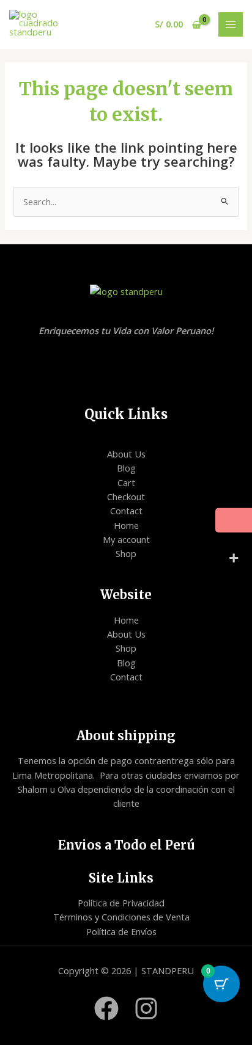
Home (126, 525)
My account (126, 539)
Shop (126, 553)
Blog (126, 468)
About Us (126, 454)
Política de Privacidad (121, 903)
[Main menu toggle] (230, 24)
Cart (126, 482)
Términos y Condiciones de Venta (121, 917)
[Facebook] (106, 1008)
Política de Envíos (121, 931)
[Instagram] (146, 1008)
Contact (126, 510)
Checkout (126, 496)
